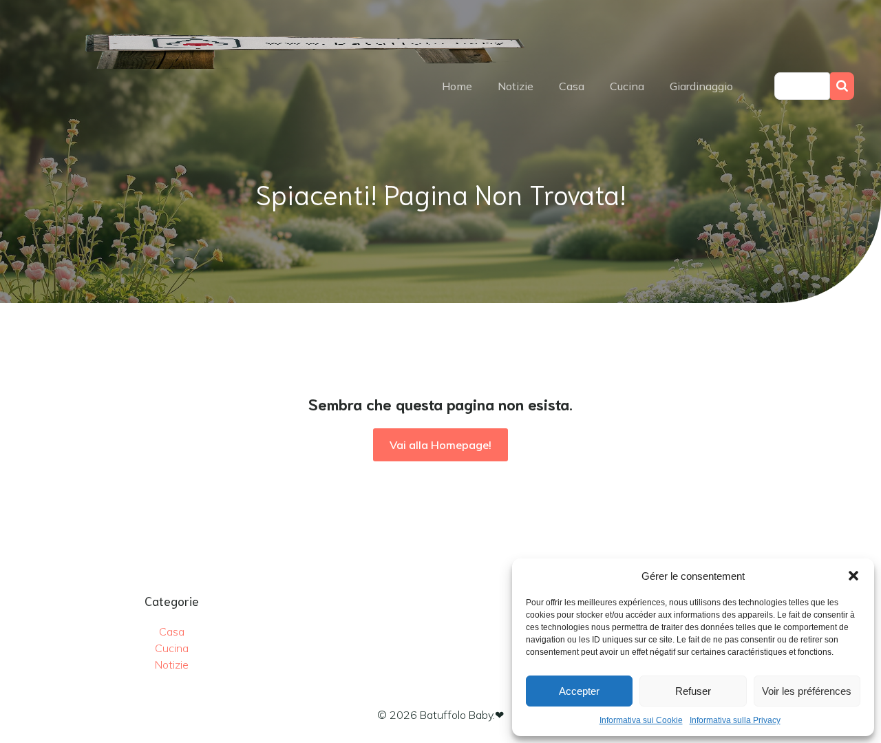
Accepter (579, 691)
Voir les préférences (806, 691)
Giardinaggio (701, 86)
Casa (571, 86)
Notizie (515, 86)
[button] (853, 576)
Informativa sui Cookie (641, 720)
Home (457, 86)
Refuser (693, 691)
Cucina (627, 86)
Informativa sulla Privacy (735, 720)
